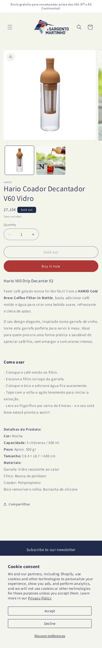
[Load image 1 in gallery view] (19, 160)
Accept (50, 611)
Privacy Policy (39, 598)
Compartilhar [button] (19, 504)
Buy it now (51, 266)
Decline (49, 623)
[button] (9, 27)
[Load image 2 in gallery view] (50, 160)
